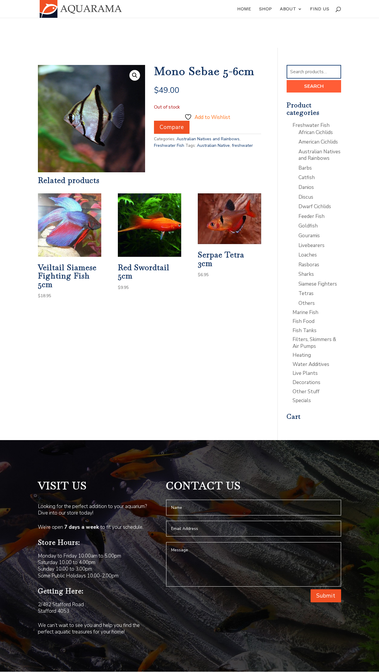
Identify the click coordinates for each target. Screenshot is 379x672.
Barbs (305, 168)
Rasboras (308, 264)
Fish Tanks (305, 330)
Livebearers (311, 245)
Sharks (306, 274)
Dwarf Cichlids (314, 206)
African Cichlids (315, 132)
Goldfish (308, 225)
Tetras (306, 293)
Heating (302, 355)
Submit (325, 596)
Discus (305, 197)
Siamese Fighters (317, 284)
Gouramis (309, 235)
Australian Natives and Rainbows (208, 139)
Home (244, 9)
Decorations (306, 382)
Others (306, 303)
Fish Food (303, 321)
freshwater (242, 145)
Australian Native (213, 145)
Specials (302, 400)
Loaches (307, 254)
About (288, 9)
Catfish (306, 177)
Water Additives (311, 364)
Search (314, 86)
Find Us (319, 9)
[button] (134, 75)
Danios (306, 187)
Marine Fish (305, 312)
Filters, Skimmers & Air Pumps (314, 342)
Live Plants (305, 373)
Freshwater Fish (169, 145)
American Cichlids (318, 141)
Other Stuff (306, 391)
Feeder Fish (311, 216)
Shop (265, 9)
